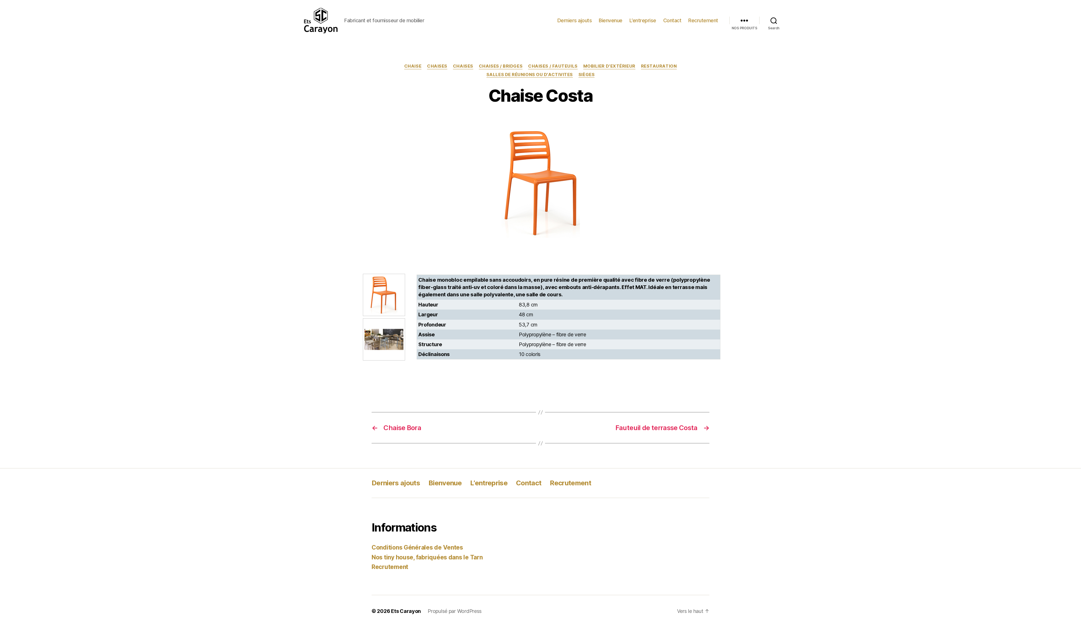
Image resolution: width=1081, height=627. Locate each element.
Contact (672, 20)
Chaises (437, 66)
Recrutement (703, 20)
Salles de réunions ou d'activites (529, 74)
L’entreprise (642, 20)
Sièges (587, 74)
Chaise (412, 66)
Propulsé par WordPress (455, 611)
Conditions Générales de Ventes (417, 547)
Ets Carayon (406, 611)
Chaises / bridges (500, 66)
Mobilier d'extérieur (609, 66)
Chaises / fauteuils (552, 66)
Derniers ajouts (574, 20)
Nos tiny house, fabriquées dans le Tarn (427, 557)
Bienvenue (610, 20)
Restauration (659, 66)
